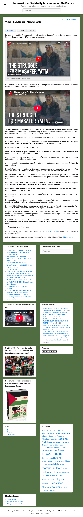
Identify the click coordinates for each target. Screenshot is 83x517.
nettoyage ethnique (52, 472)
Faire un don (10, 434)
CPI (53, 445)
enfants (50, 450)
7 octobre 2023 (49, 430)
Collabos (46, 442)
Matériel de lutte (55, 464)
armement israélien (48, 433)
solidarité (57, 487)
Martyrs (44, 464)
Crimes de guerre (60, 445)
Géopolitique (47, 458)
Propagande (45, 479)
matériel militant (52, 468)
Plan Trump (50, 476)
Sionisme (46, 487)
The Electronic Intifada (50, 231)
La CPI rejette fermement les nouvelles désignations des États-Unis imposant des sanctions (56, 327)
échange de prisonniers (49, 490)
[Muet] (28, 324)
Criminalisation (47, 447)
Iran (55, 461)
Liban (67, 461)
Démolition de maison (59, 447)
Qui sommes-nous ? (13, 430)
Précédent (66, 19)
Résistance (56, 483)
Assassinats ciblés (64, 433)
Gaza (55, 450)
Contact (9, 432)
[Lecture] (8, 324)
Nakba (65, 468)
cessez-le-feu (61, 439)
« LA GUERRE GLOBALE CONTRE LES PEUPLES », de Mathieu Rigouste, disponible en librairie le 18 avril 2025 (19, 293)
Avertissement (11, 499)
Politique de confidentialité (15, 504)
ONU (43, 476)
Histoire (57, 458)
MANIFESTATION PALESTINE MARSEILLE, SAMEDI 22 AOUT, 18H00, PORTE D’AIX (19, 259)
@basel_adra (68, 237)
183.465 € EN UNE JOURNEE (16, 263)
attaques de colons (49, 436)
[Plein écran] (31, 324)
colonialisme (55, 442)
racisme (52, 479)
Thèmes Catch (49, 513)
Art (57, 433)
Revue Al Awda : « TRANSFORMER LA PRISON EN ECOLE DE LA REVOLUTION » (19, 267)
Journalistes (61, 461)
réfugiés (59, 479)
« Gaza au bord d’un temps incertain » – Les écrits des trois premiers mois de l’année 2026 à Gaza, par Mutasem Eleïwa (20, 273)
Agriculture (60, 431)
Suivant (74, 19)
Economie (45, 450)
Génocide (56, 453)
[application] (19, 318)
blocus (53, 439)
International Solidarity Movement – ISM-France (43, 3)
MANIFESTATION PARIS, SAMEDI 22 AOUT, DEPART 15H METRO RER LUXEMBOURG (19, 252)
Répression (46, 483)
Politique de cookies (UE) (15, 501)
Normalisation (65, 472)
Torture (65, 487)
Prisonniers (59, 475)
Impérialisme (48, 461)
